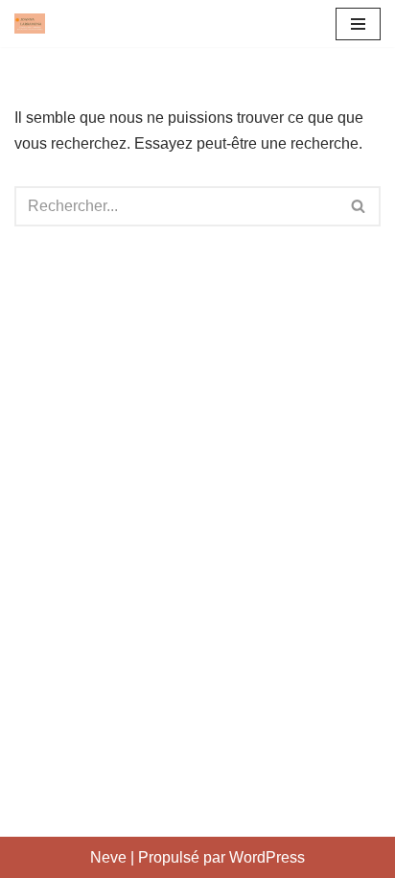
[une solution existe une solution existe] (29, 23)
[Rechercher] (359, 206)
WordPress (267, 857)
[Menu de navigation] (358, 24)
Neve (108, 857)
